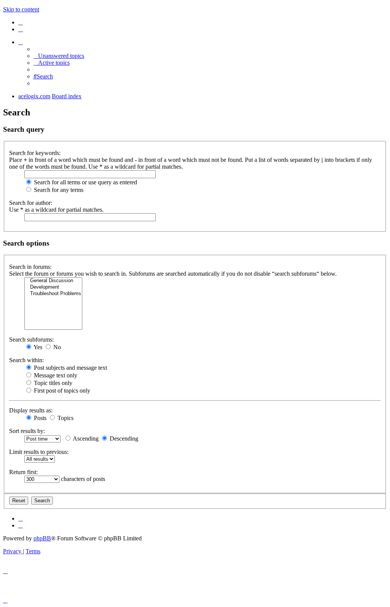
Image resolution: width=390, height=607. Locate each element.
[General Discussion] (53, 281)
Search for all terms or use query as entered (84, 182)
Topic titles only (52, 383)
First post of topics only (61, 390)
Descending (123, 438)
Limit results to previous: (39, 452)
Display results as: (31, 410)
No (56, 347)
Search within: (26, 360)
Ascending (85, 438)
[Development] (53, 287)
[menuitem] (20, 22)
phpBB (42, 538)
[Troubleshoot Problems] (53, 294)
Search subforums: (31, 339)
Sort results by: (27, 431)
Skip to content (21, 9)
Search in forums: (30, 267)
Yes (37, 347)
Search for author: (30, 203)
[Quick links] (20, 42)
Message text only (54, 375)
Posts (39, 418)
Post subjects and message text (69, 367)
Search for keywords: (35, 153)
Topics (65, 418)
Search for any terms (57, 190)
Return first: (23, 472)
